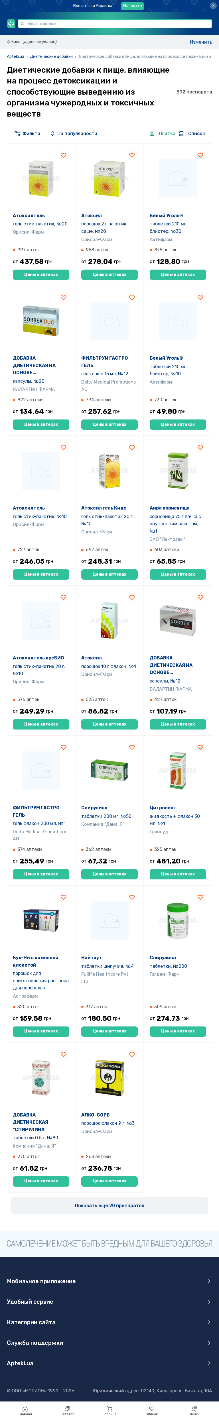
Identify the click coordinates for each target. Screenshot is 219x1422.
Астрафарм (25, 996)
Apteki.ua (15, 56)
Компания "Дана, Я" (102, 824)
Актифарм (161, 239)
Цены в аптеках (41, 274)
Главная (25, 1414)
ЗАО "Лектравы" (167, 539)
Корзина (110, 1414)
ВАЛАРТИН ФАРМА (34, 389)
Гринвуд (159, 831)
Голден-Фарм (165, 974)
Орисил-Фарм (28, 232)
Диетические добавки (51, 56)
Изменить (201, 42)
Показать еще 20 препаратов (109, 1205)
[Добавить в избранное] (63, 155)
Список (152, 1414)
